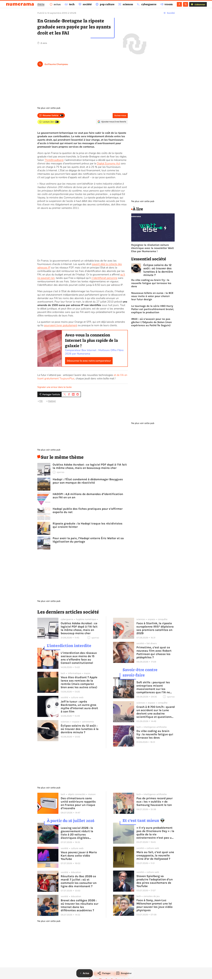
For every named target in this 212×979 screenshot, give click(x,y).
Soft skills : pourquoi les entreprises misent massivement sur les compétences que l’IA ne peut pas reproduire (153, 687)
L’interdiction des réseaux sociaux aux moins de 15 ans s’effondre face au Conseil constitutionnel (79, 658)
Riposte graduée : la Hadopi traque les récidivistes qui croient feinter (87, 525)
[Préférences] (185, 4)
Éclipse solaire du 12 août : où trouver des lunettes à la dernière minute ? (158, 270)
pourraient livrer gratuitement (60, 325)
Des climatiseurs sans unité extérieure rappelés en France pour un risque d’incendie (78, 803)
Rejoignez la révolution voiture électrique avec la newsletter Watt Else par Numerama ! (152, 248)
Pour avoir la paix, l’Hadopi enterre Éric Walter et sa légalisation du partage (88, 540)
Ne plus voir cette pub (48, 108)
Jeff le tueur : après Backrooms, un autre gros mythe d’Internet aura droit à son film (79, 706)
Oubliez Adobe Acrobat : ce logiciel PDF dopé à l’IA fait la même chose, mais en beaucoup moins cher (90, 466)
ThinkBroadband (54, 160)
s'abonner (200, 4)
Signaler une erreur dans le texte (54, 387)
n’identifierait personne (104, 278)
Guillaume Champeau (56, 64)
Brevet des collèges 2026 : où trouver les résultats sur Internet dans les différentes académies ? (79, 905)
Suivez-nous (120, 115)
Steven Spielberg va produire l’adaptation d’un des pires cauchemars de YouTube (154, 881)
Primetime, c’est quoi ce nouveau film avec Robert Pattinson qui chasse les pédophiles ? (153, 652)
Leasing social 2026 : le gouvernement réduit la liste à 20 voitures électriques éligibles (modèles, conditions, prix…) (77, 833)
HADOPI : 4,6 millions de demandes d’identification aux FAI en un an (88, 495)
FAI (41, 401)
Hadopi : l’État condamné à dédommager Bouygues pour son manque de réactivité (88, 481)
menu (40, 4)
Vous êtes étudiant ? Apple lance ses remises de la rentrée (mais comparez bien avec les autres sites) (79, 682)
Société (171, 13)
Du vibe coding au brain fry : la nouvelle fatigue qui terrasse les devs (151, 283)
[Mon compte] (179, 4)
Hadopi (52, 401)
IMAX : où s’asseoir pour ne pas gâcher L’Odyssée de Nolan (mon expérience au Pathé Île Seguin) (151, 322)
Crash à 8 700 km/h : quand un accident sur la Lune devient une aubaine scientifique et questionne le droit (155, 712)
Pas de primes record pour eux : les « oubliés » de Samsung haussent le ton (154, 802)
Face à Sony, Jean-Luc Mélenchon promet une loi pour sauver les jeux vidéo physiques (154, 905)
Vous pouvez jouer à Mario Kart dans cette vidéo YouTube (79, 856)
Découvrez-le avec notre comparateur (89, 360)
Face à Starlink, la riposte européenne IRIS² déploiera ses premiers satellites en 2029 (155, 628)
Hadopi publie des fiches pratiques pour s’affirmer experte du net (88, 510)
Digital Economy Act (108, 163)
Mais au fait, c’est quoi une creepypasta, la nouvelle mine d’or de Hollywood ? (155, 855)
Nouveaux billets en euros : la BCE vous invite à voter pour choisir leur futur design (152, 296)
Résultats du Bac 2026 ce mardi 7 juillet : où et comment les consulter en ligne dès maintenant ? (78, 881)
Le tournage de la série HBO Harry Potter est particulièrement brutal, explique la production (152, 309)
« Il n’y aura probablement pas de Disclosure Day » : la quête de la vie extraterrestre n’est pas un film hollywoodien (155, 832)
